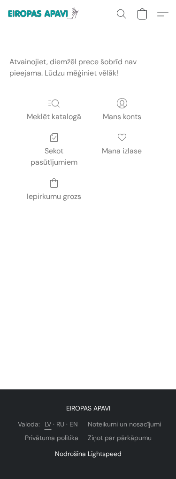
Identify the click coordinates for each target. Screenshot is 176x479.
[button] (46, 14)
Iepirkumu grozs (54, 196)
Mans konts (122, 117)
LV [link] (48, 424)
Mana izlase (122, 151)
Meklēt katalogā (54, 117)
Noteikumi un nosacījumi (124, 424)
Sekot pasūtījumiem (54, 156)
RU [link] (60, 424)
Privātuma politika (51, 437)
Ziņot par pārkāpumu (120, 437)
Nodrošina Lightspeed (88, 453)
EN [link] (73, 424)
